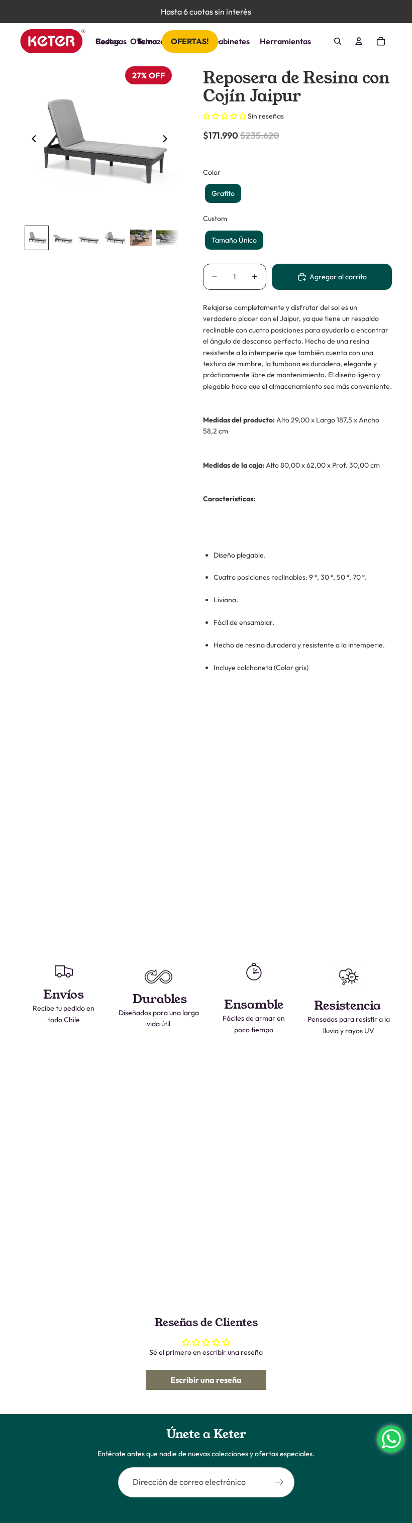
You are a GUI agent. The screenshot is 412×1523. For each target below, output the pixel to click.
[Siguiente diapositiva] (168, 140)
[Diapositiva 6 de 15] (167, 238)
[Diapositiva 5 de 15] (141, 238)
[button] (225, 116)
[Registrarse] (279, 1482)
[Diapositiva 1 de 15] (37, 238)
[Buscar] (338, 41)
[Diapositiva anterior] (31, 140)
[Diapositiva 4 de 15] (115, 238)
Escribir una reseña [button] (206, 1380)
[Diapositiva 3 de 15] (89, 238)
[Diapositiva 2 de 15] (63, 238)
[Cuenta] (359, 41)
